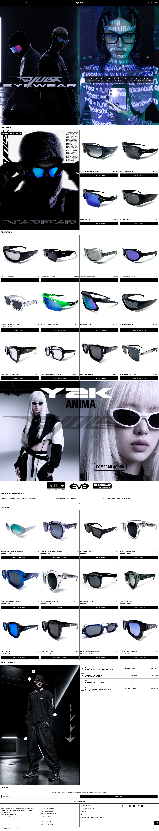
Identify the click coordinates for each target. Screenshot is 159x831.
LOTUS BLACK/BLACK (47, 651)
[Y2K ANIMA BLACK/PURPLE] (139, 255)
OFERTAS (83, 811)
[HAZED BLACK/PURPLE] (99, 303)
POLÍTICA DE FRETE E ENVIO (48, 814)
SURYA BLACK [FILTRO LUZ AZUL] (10, 374)
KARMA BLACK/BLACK (86, 374)
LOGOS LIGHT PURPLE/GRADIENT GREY (51, 551)
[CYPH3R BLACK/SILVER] (20, 255)
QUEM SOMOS (45, 806)
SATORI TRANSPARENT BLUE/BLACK (90, 651)
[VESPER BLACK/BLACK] (139, 150)
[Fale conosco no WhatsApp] (156, 823)
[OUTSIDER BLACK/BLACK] (99, 530)
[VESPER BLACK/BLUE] (99, 198)
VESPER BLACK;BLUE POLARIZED (11, 133)
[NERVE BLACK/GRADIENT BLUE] (139, 630)
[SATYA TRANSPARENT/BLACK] (139, 530)
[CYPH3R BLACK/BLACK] (139, 303)
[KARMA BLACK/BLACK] (99, 353)
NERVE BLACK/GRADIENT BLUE (128, 651)
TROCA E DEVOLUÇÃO (47, 811)
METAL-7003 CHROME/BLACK (128, 374)
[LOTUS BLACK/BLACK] (60, 630)
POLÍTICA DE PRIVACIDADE (48, 808)
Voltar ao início (79, 801)
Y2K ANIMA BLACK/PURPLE (127, 276)
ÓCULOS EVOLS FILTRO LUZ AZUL (90, 808)
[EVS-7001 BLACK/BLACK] (99, 580)
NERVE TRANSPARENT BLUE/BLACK (11, 601)
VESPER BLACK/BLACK (126, 171)
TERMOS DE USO (45, 816)
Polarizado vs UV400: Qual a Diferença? (118, 498)
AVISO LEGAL (44, 819)
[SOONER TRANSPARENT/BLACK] (60, 580)
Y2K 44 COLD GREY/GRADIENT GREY (90, 171)
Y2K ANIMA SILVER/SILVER (87, 276)
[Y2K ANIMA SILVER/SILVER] (99, 255)
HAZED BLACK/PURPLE (86, 324)
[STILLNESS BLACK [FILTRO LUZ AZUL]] (60, 353)
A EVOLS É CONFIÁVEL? (47, 824)
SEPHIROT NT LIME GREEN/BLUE (49, 324)
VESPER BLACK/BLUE (86, 219)
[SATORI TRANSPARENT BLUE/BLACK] (99, 630)
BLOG (82, 814)
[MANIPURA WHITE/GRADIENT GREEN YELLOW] (20, 530)
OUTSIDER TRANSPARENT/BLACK (10, 324)
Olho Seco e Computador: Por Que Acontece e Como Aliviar (18, 498)
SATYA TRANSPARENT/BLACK (128, 551)
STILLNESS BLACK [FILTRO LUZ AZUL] (51, 374)
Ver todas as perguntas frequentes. (79, 503)
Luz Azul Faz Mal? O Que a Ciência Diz (65, 498)
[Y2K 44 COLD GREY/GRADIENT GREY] (99, 150)
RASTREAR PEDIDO (46, 821)
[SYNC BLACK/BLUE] (20, 630)
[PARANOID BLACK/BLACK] (60, 255)
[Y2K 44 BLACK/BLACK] (139, 198)
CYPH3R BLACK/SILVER (7, 276)
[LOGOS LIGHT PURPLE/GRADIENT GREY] (60, 530)
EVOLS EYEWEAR (85, 805)
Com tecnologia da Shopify (150, 829)
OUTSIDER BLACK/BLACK (87, 551)
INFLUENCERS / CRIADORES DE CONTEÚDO (92, 817)
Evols (7, 829)
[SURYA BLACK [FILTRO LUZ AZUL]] (20, 353)
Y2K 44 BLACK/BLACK (126, 219)
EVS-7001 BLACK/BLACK (87, 601)
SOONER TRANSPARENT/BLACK (49, 601)
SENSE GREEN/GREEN (126, 601)
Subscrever (119, 796)
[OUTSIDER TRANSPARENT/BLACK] (20, 303)
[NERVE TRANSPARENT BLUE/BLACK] (20, 580)
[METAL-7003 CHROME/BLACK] (139, 353)
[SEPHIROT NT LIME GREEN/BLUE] (60, 303)
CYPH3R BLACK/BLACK (126, 324)
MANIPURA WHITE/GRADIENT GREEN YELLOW (13, 551)
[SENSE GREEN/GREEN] (139, 580)
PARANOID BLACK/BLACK (48, 276)
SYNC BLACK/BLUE (6, 651)
